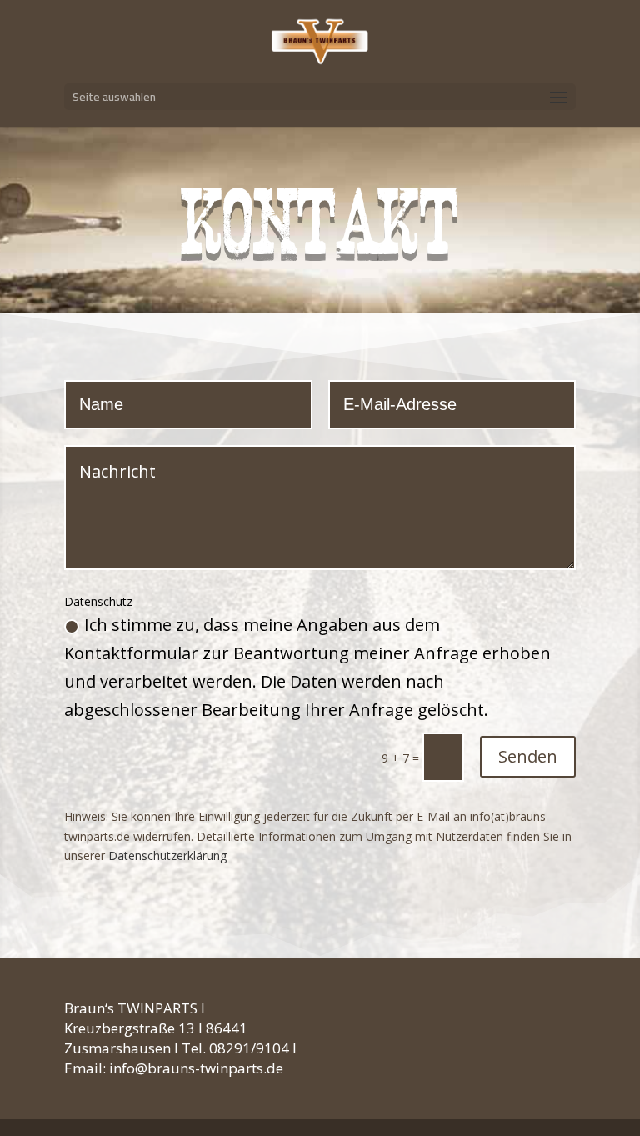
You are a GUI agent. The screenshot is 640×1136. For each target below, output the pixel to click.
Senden (528, 756)
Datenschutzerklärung (167, 855)
